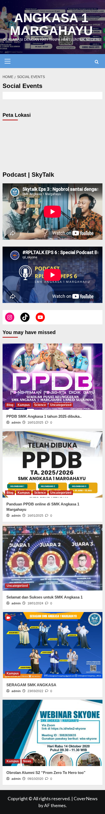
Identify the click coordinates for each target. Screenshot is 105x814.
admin (16, 422)
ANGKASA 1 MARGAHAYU (51, 24)
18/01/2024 (35, 603)
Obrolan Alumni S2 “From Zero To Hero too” (46, 772)
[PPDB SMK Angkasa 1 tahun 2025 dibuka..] (52, 377)
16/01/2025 (35, 422)
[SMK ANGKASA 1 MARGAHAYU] (9, 317)
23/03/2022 (35, 691)
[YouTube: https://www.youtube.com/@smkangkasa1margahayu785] (40, 317)
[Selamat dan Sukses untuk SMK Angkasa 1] (52, 557)
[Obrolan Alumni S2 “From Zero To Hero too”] (52, 733)
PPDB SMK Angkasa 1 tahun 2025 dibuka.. (44, 416)
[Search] (97, 61)
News (27, 761)
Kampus (24, 405)
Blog (10, 405)
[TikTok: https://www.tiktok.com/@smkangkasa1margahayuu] (25, 317)
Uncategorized (60, 405)
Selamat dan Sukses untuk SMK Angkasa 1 (44, 597)
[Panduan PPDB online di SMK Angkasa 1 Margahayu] (52, 464)
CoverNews (86, 798)
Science (40, 405)
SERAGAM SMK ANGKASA (31, 685)
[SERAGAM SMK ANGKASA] (52, 645)
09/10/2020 (35, 779)
